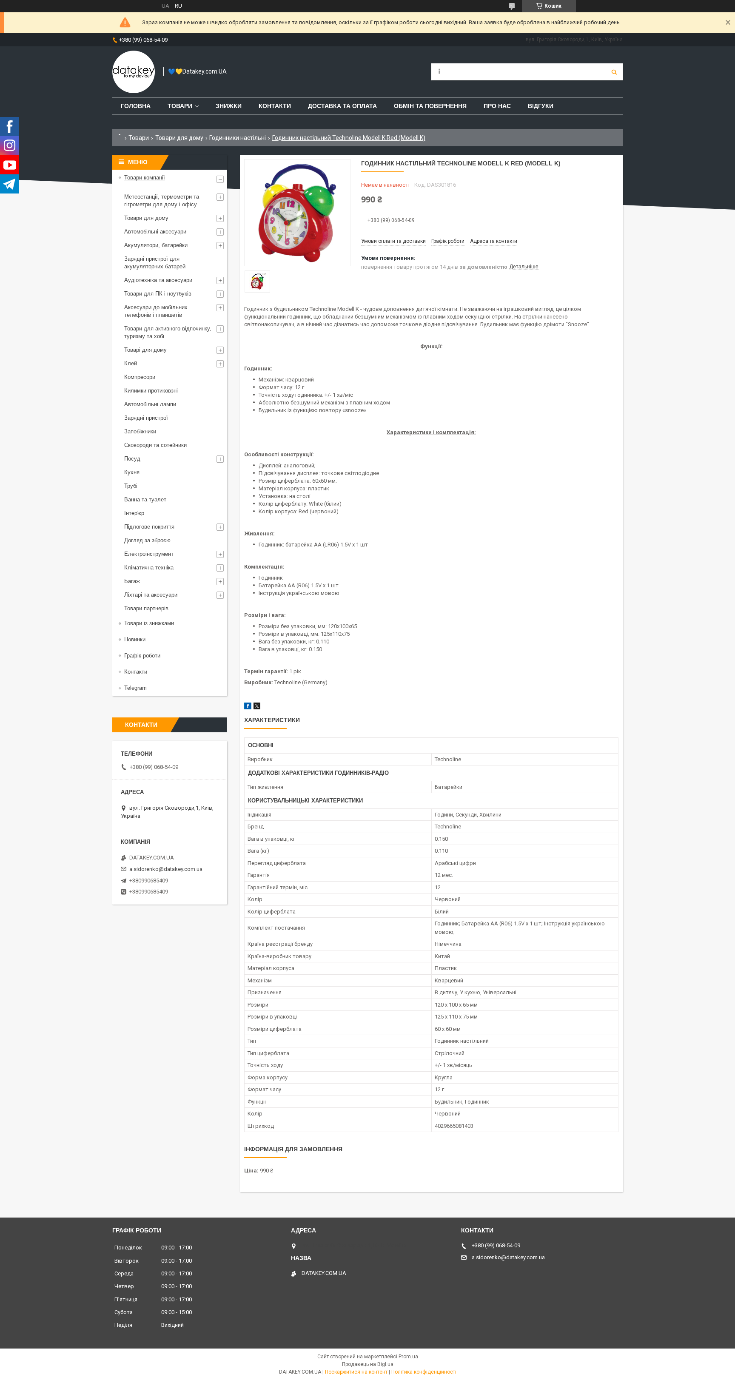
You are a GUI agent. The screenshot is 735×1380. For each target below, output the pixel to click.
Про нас (497, 105)
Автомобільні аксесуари (155, 231)
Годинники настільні (237, 137)
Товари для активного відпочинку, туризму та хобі (167, 332)
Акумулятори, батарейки (156, 245)
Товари (180, 105)
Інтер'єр (134, 513)
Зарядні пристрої (146, 418)
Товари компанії (144, 177)
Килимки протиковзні (151, 390)
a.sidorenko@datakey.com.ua (165, 869)
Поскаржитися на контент (356, 1372)
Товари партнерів (146, 608)
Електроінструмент (149, 554)
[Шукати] (614, 71)
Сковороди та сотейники (155, 445)
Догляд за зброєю (147, 540)
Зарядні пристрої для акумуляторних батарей (154, 263)
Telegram (135, 688)
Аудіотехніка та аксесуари (158, 280)
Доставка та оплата (342, 105)
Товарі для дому (145, 350)
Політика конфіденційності (423, 1372)
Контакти (275, 105)
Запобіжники (140, 431)
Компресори (139, 377)
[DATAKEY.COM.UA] (133, 72)
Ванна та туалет (145, 499)
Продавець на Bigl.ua (367, 1364)
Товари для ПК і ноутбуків (157, 293)
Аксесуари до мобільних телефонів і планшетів (156, 311)
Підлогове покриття (149, 527)
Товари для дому (179, 137)
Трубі (130, 486)
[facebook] (247, 707)
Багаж (132, 581)
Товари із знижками (149, 623)
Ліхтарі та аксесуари (150, 595)
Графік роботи (142, 655)
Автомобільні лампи (150, 404)
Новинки (134, 639)
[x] (257, 707)
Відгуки (540, 105)
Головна (136, 105)
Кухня (132, 472)
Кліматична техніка (149, 567)
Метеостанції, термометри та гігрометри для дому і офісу (161, 200)
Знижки (229, 105)
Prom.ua (408, 1357)
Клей (130, 363)
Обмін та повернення (430, 105)
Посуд (132, 458)
